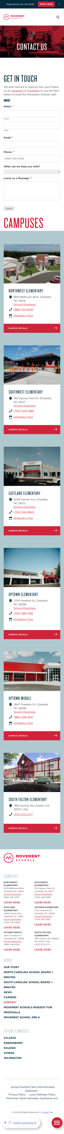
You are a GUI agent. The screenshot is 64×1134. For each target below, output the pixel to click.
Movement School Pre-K (22, 1017)
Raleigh (10, 1047)
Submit (9, 208)
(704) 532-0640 (24, 512)
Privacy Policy (17, 1094)
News (8, 992)
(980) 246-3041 (23, 717)
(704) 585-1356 (23, 613)
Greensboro (13, 1042)
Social (45, 1112)
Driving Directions (25, 304)
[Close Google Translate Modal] (5, 1123)
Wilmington (13, 1058)
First (6, 119)
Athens (9, 1052)
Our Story (11, 967)
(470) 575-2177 (23, 814)
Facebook (33, 90)
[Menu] (57, 1123)
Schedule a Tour (23, 315)
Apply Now (46, 4)
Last (6, 130)
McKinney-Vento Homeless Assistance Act (32, 1098)
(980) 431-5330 (23, 309)
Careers (10, 997)
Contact (10, 1002)
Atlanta (10, 1037)
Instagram (17, 90)
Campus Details (17, 328)
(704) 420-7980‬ (24, 410)
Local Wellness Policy (42, 1094)
